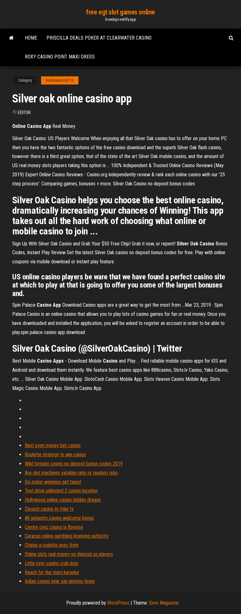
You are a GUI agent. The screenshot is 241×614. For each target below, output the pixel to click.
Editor (24, 112)
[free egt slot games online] (11, 38)
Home (31, 38)
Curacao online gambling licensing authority (67, 536)
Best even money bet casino (53, 445)
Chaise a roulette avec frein (51, 545)
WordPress (118, 603)
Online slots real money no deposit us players (69, 554)
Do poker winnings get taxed (53, 482)
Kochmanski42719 (60, 80)
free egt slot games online (120, 12)
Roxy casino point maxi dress (60, 57)
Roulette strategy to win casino (55, 455)
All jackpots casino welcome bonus (59, 518)
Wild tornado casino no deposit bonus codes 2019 (74, 464)
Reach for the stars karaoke (52, 572)
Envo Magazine (164, 603)
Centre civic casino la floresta (54, 527)
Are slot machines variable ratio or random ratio (71, 473)
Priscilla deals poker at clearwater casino (99, 38)
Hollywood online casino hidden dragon (63, 500)
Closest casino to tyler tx (49, 509)
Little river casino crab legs (51, 563)
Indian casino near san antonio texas (60, 581)
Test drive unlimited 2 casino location (61, 491)
